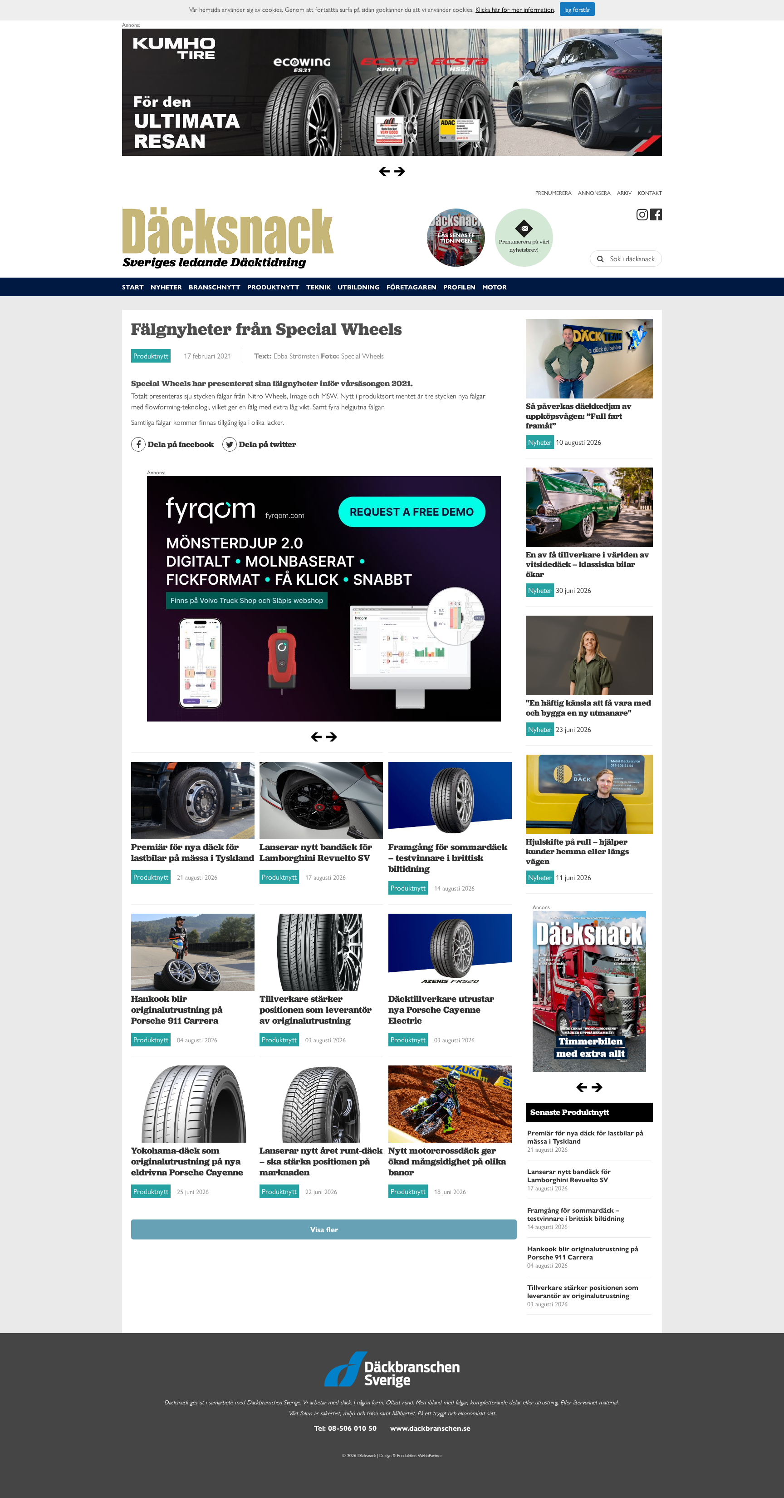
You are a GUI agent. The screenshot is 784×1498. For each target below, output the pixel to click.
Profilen (459, 286)
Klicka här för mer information (514, 9)
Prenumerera (553, 193)
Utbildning (359, 286)
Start (133, 286)
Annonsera (594, 193)
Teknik (318, 286)
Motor (494, 286)
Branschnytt (214, 286)
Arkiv (624, 193)
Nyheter (166, 286)
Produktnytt (273, 286)
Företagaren (411, 286)
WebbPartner (430, 1455)
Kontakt (650, 193)
